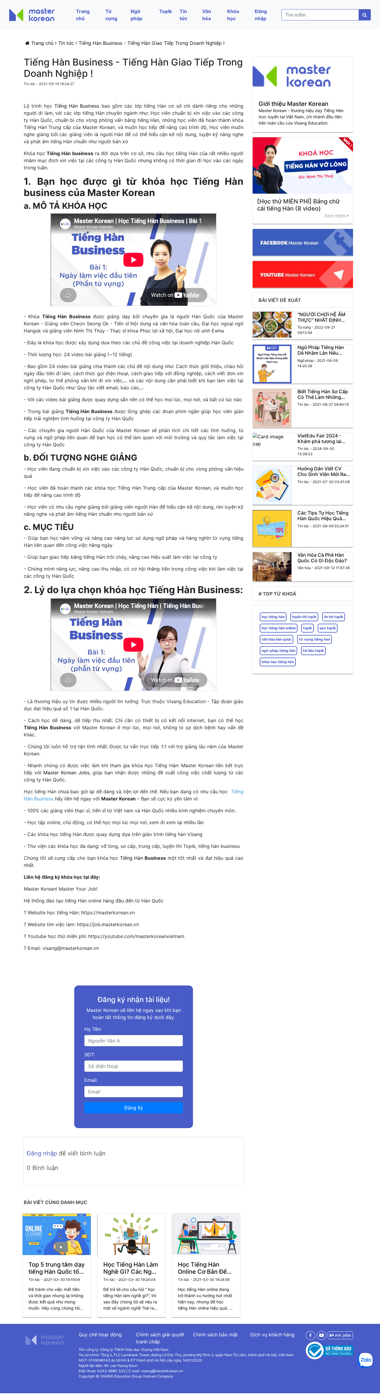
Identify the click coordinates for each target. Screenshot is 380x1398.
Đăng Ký (133, 1108)
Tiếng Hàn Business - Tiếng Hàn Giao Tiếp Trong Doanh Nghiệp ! (151, 43)
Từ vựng (111, 14)
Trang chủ (83, 14)
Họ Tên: (93, 1029)
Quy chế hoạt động (100, 1335)
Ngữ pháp (136, 14)
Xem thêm (335, 216)
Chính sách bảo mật (215, 1335)
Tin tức (183, 14)
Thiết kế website (19, 1390)
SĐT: (89, 1055)
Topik (165, 11)
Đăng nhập (261, 14)
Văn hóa (206, 14)
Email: (91, 1080)
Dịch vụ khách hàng (272, 1335)
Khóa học (233, 14)
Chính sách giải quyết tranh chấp (160, 1338)
